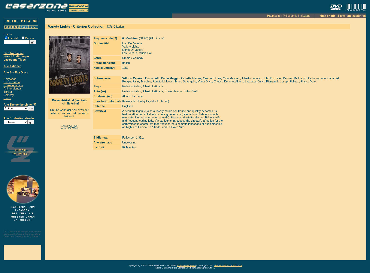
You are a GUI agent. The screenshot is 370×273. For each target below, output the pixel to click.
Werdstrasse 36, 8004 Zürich (228, 265)
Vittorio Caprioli (132, 78)
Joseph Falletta (289, 81)
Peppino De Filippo (294, 78)
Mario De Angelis (185, 81)
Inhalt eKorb (327, 15)
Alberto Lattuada (245, 81)
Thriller (8, 91)
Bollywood (10, 79)
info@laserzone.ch (186, 265)
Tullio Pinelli (190, 91)
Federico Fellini (131, 86)
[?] (34, 104)
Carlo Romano (317, 78)
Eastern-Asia (12, 82)
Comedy (9, 95)
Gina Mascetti (231, 78)
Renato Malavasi (163, 81)
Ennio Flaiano (173, 91)
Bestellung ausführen (351, 15)
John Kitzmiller (272, 78)
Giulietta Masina (191, 78)
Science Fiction (13, 85)
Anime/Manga (12, 88)
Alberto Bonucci (251, 78)
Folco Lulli (152, 78)
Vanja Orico (205, 81)
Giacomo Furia (212, 78)
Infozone (305, 15)
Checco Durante (224, 81)
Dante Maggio (170, 78)
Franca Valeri (309, 81)
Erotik (7, 98)
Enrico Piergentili (267, 81)
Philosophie (290, 15)
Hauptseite (273, 15)
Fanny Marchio (142, 81)
